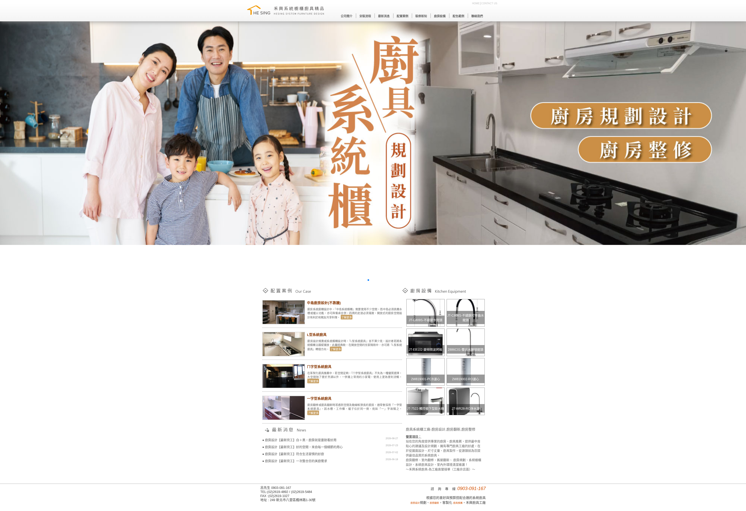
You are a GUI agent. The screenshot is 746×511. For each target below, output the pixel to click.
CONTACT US (489, 3)
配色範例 (458, 16)
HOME (476, 3)
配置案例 (402, 16)
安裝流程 (365, 16)
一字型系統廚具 (319, 399)
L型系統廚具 (317, 335)
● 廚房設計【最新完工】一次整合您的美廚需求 (294, 461)
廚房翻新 (434, 503)
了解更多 (346, 317)
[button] (365, 280)
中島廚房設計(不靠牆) (324, 303)
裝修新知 (421, 16)
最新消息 (384, 16)
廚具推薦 (458, 503)
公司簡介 (346, 16)
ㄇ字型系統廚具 (319, 367)
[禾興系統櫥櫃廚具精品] (285, 10)
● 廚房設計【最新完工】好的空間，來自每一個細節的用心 (302, 447)
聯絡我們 (477, 16)
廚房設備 (440, 16)
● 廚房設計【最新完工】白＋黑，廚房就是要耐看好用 (299, 440)
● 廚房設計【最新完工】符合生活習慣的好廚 (293, 454)
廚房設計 (415, 503)
